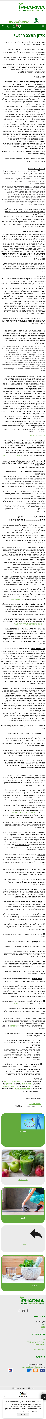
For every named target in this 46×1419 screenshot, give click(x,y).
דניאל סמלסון (14, 1026)
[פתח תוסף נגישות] (43, 1397)
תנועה (23, 1217)
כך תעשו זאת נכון (17, 599)
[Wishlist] (19, 27)
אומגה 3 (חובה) (17, 1081)
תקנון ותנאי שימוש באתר (36, 1342)
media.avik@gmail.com (31, 1367)
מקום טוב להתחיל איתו (20, 1003)
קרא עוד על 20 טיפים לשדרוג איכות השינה (29, 624)
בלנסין (6, 1081)
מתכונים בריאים (39, 1349)
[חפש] (3, 27)
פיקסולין (9, 1084)
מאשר (23, 1415)
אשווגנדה (6, 1086)
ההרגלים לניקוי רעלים (22, 1089)
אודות (43, 1339)
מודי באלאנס (26, 1084)
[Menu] (43, 27)
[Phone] (8, 27)
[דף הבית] (32, 7)
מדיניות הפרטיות (24, 1411)
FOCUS (30, 1086)
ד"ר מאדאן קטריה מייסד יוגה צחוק (24, 812)
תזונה (34, 1285)
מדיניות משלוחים (39, 1344)
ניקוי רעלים (41, 1324)
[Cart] (14, 27)
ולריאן (13, 1086)
